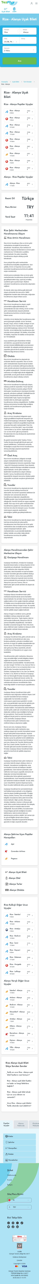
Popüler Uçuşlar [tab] (6, 1124)
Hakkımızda (11, 1175)
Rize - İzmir (14, 943)
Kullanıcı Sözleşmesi (19, 1257)
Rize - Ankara (15, 921)
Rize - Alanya (15, 110)
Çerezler (19, 1260)
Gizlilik (19, 1251)
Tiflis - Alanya (15, 1047)
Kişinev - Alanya (16, 1040)
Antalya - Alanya (16, 1019)
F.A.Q (9, 1180)
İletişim (10, 1185)
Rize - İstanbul (15, 914)
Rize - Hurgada (15, 964)
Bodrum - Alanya (16, 1005)
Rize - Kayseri (15, 950)
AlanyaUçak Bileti (18, 872)
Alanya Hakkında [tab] (20, 1124)
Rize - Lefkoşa (15, 971)
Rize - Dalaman (15, 957)
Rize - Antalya (15, 929)
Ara (19, 60)
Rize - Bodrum (15, 936)
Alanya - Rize (15, 183)
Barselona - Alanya (17, 1033)
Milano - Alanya (15, 1026)
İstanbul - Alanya (16, 990)
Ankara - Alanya (16, 997)
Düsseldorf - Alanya (17, 1012)
